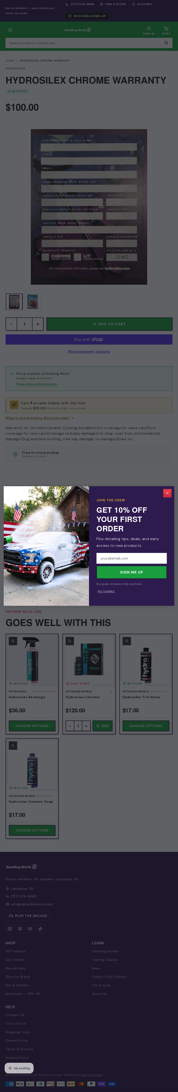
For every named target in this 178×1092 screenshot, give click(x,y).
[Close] (167, 493)
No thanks (106, 591)
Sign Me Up (131, 572)
